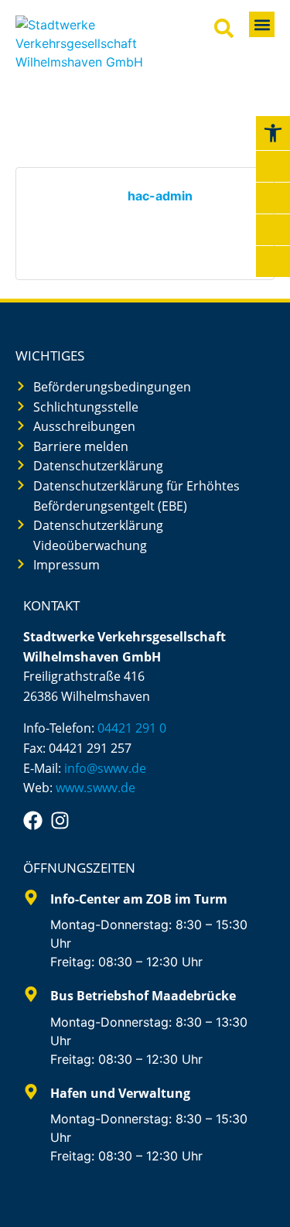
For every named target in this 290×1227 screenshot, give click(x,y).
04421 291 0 (131, 728)
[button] (262, 24)
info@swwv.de (105, 768)
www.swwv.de (95, 787)
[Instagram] (60, 820)
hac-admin (160, 195)
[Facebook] (33, 820)
